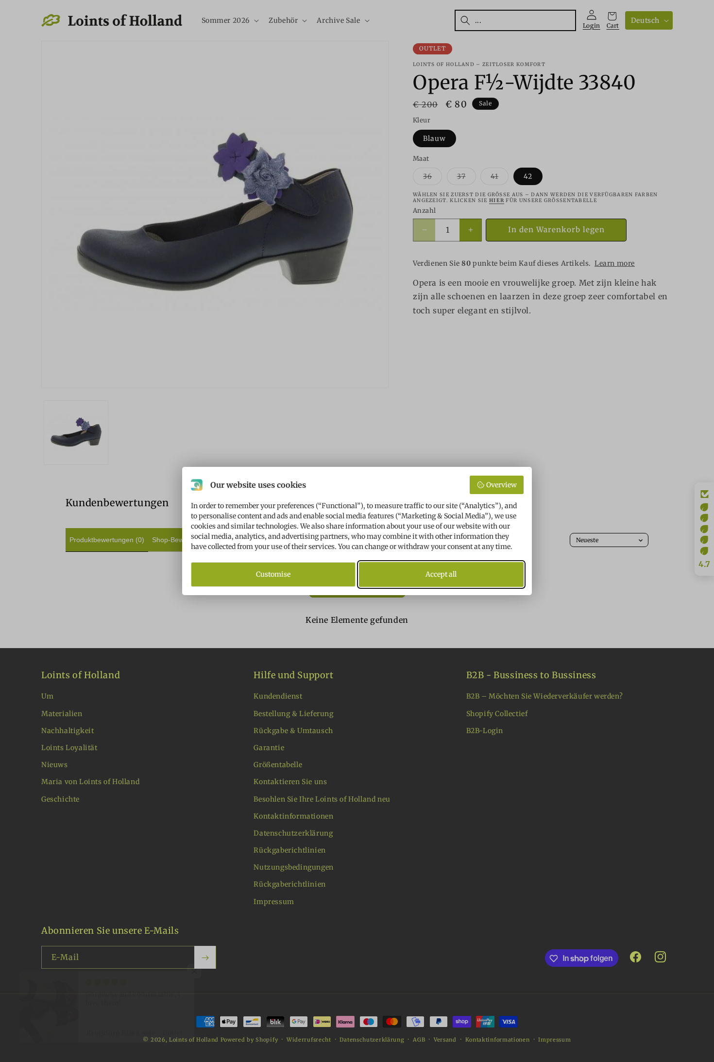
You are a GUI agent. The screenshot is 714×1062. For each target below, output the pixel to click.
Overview (501, 484)
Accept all (441, 574)
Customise (273, 574)
